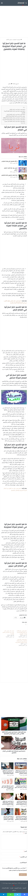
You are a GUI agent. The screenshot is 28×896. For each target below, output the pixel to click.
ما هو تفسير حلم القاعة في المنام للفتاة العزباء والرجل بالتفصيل (22, 632)
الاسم (25, 851)
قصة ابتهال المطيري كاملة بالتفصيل (9, 175)
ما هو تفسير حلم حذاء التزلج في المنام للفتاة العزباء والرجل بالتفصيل (8, 818)
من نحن (14, 890)
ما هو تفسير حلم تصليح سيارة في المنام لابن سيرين (21, 786)
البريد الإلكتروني (23, 856)
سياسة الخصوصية (18, 888)
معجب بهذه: (23, 122)
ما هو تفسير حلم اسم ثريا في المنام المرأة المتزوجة (14, 119)
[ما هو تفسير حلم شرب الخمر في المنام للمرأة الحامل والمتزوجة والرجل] (21, 796)
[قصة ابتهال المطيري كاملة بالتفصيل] (23, 177)
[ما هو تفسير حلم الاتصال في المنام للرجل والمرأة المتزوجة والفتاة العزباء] (7, 765)
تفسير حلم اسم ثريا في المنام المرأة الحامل (15, 116)
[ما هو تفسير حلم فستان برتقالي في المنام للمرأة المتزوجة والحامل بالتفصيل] (21, 811)
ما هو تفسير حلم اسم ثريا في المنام (17, 109)
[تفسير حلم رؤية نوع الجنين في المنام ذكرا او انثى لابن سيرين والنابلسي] (7, 781)
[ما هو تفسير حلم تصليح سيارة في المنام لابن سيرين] (21, 781)
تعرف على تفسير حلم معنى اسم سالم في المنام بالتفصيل (8, 632)
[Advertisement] (14, 66)
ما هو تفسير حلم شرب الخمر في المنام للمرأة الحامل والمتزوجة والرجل (21, 802)
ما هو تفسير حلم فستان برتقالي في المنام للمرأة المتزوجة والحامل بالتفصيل (21, 818)
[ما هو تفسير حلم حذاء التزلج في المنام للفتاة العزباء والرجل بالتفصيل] (7, 811)
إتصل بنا (11, 888)
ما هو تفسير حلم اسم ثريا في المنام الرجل (16, 114)
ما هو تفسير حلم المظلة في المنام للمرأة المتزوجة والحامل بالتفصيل (21, 772)
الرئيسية (24, 888)
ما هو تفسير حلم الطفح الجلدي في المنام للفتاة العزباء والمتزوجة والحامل (7, 802)
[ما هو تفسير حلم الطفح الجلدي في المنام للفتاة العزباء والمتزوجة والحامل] (7, 796)
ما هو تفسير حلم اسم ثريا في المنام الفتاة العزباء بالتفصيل (14, 111)
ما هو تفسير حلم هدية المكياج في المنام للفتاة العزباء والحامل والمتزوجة (21, 641)
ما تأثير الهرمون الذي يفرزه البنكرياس (9, 161)
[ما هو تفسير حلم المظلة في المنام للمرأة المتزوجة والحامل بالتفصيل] (21, 765)
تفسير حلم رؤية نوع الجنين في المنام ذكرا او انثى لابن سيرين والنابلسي (7, 787)
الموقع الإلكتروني (23, 862)
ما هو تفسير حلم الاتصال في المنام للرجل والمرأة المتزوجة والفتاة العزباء (7, 772)
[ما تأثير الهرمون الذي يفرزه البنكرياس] (23, 163)
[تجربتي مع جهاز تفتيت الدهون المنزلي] (23, 170)
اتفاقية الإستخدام (5, 888)
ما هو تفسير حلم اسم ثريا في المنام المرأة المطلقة (14, 117)
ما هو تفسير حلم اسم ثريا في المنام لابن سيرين (14, 121)
